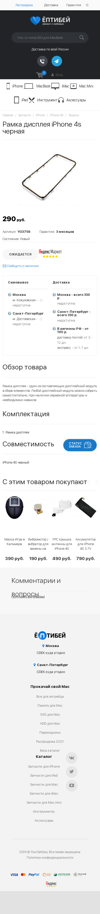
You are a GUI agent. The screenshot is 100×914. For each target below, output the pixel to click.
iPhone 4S (56, 115)
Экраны (73, 115)
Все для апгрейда (50, 696)
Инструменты (44, 811)
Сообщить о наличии (22, 266)
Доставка (51, 5)
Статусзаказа (75, 445)
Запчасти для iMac (43, 793)
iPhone (17, 86)
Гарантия (73, 5)
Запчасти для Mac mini (44, 802)
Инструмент (47, 100)
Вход (59, 75)
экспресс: (64, 348)
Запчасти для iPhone (44, 766)
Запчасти (24, 115)
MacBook (43, 86)
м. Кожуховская (24, 300)
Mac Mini (86, 86)
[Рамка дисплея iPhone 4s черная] (50, 175)
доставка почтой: (70, 337)
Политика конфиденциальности (50, 857)
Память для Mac (50, 705)
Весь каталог (50, 750)
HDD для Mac (50, 723)
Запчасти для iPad (44, 775)
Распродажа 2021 (50, 741)
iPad (25, 100)
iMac (65, 86)
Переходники (50, 732)
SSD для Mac (50, 714)
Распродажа (24, 5)
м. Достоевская (24, 319)
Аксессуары (76, 100)
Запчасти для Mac (44, 784)
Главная (8, 115)
